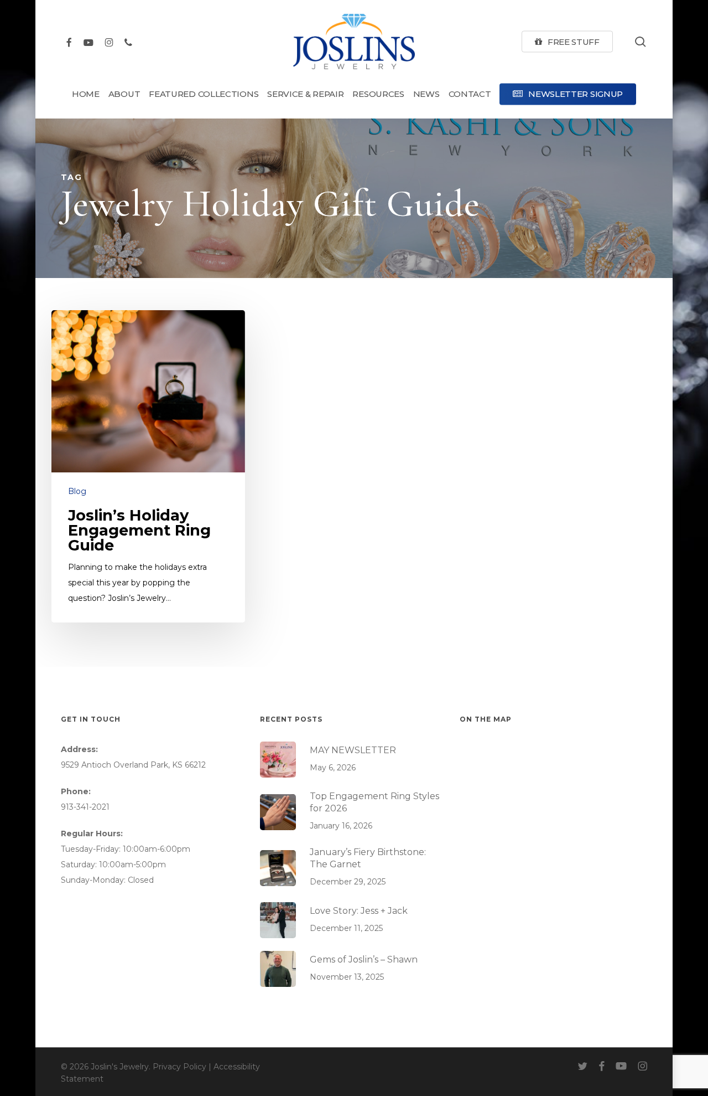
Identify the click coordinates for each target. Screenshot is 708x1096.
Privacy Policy (179, 1067)
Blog (77, 491)
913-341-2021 (85, 807)
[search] (640, 42)
